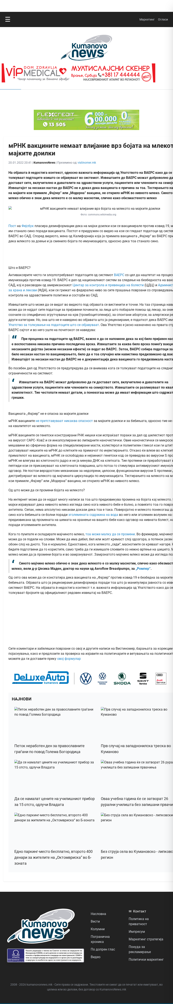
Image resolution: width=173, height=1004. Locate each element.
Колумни (98, 929)
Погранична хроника (100, 939)
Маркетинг (147, 19)
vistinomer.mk (87, 162)
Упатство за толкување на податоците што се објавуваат (53, 325)
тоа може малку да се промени (110, 534)
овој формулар (69, 659)
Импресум (137, 932)
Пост (12, 226)
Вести (95, 921)
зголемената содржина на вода (93, 515)
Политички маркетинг (146, 959)
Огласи (163, 19)
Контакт (137, 911)
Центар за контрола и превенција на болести (108, 285)
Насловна (98, 914)
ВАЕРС (119, 275)
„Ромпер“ (143, 569)
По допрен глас (103, 949)
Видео (95, 957)
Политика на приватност (139, 921)
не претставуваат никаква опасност (64, 421)
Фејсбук (28, 226)
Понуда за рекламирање (140, 949)
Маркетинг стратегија (146, 939)
